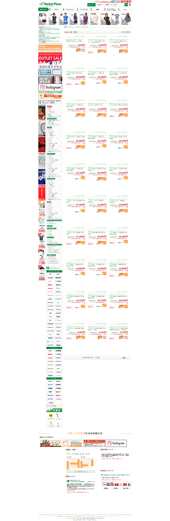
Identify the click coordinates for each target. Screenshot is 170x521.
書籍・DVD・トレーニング (54, 151)
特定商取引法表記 (80, 516)
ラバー (50, 205)
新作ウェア (51, 121)
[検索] (126, 4)
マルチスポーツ (52, 256)
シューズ (50, 130)
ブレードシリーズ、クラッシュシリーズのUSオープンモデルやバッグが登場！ (49, 38)
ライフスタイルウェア (53, 263)
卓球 (49, 114)
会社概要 (60, 516)
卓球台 (50, 216)
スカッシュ (51, 222)
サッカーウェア (52, 258)
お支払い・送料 (91, 516)
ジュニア (50, 148)
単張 (51, 133)
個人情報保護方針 (69, 516)
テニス (50, 109)
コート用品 (51, 146)
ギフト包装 (51, 123)
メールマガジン (110, 516)
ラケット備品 (51, 145)
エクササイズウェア (53, 261)
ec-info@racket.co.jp (81, 471)
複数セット (53, 135)
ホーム (53, 516)
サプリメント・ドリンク (54, 249)
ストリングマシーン (53, 149)
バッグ (50, 141)
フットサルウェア (52, 259)
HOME (66, 26)
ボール (50, 138)
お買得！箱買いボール (53, 120)
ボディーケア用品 (52, 251)
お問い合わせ (100, 516)
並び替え (67, 32)
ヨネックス (84, 26)
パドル (50, 230)
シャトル (50, 163)
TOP (125, 358)
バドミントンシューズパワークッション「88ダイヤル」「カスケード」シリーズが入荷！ (49, 29)
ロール (51, 136)
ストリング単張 (54, 160)
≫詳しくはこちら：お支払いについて (111, 479)
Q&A (117, 516)
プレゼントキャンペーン (54, 125)
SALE (49, 108)
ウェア (50, 140)
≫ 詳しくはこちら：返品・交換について (112, 458)
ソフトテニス (51, 112)
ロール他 (52, 161)
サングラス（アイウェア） (54, 252)
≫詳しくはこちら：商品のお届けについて (78, 492)
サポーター (51, 247)
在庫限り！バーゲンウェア (54, 116)
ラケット (50, 129)
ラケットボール (52, 223)
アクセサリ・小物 (52, 143)
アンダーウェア (52, 246)
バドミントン (51, 111)
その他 (50, 234)
